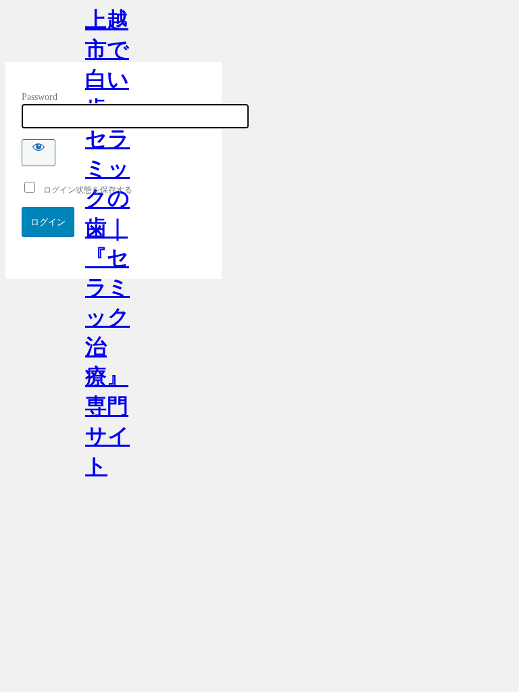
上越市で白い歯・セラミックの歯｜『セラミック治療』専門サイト (107, 34)
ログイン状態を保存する (84, 190)
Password (39, 97)
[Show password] (38, 152)
